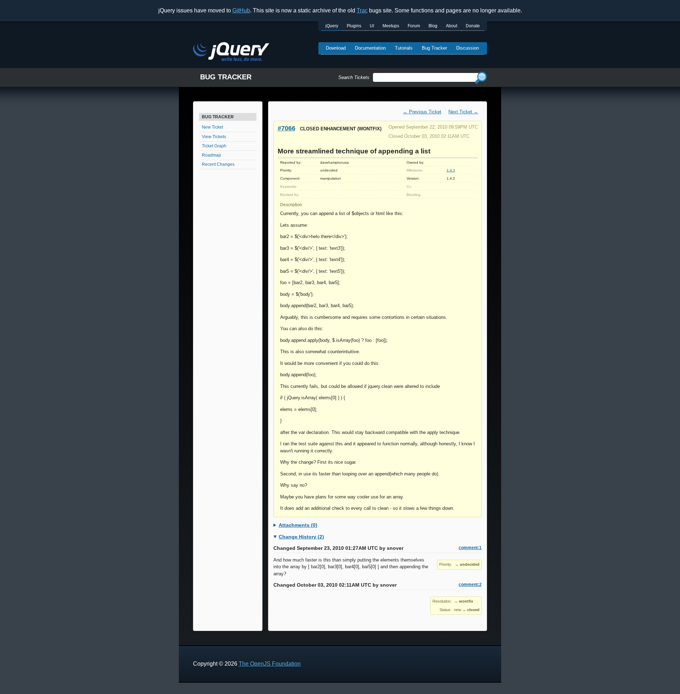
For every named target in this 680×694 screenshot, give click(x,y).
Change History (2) (301, 537)
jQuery (331, 25)
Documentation (370, 48)
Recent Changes (218, 164)
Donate (473, 25)
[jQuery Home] (231, 53)
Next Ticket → (463, 111)
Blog (433, 25)
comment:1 (470, 547)
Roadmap (211, 155)
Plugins (354, 25)
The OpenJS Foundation (270, 664)
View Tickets (214, 136)
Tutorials (404, 48)
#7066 (286, 128)
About (451, 25)
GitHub (241, 10)
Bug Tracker (434, 48)
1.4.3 (451, 170)
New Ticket (212, 127)
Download (336, 48)
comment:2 (470, 584)
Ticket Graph (214, 145)
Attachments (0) (298, 525)
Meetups (390, 25)
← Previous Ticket (422, 111)
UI (372, 25)
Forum (414, 25)
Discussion (467, 48)
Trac (362, 10)
